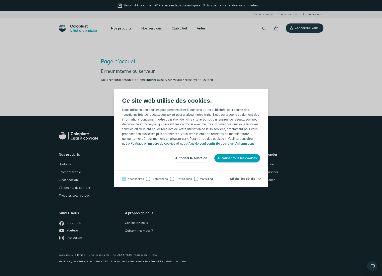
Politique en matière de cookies (153, 143)
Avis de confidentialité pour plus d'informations (221, 143)
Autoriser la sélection (191, 158)
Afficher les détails (242, 178)
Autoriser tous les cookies (237, 158)
